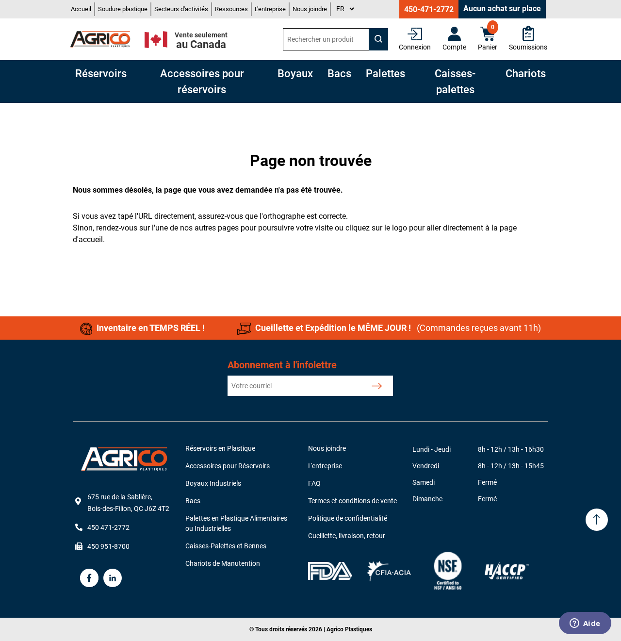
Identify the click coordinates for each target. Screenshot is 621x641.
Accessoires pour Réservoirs (227, 466)
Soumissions (528, 47)
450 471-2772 (108, 527)
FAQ (314, 483)
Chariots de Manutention (222, 563)
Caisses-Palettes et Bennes (225, 546)
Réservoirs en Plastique (220, 448)
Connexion (415, 47)
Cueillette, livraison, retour (346, 536)
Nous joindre (310, 9)
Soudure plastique (122, 9)
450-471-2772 (429, 9)
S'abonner (376, 386)
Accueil (81, 9)
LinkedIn (112, 578)
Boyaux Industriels (213, 483)
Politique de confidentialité (347, 518)
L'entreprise (270, 9)
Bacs (192, 501)
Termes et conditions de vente (352, 501)
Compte (454, 47)
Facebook (89, 578)
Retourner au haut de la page (597, 520)
